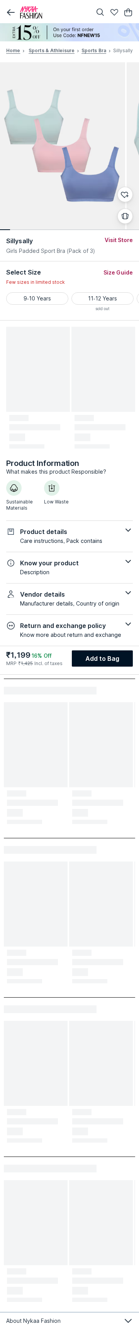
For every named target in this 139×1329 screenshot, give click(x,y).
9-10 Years (37, 298)
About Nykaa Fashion (33, 1320)
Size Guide (118, 272)
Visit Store (119, 240)
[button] (10, 12)
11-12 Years (102, 298)
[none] (69, 32)
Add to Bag (102, 658)
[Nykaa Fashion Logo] (54, 12)
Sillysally (19, 241)
